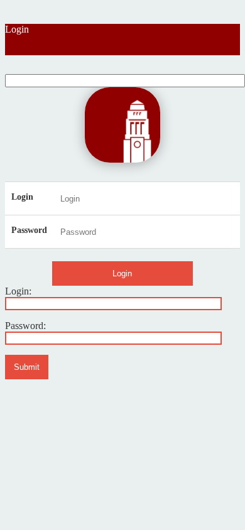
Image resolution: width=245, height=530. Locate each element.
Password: (25, 325)
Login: (18, 291)
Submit (27, 367)
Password (29, 230)
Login (17, 29)
